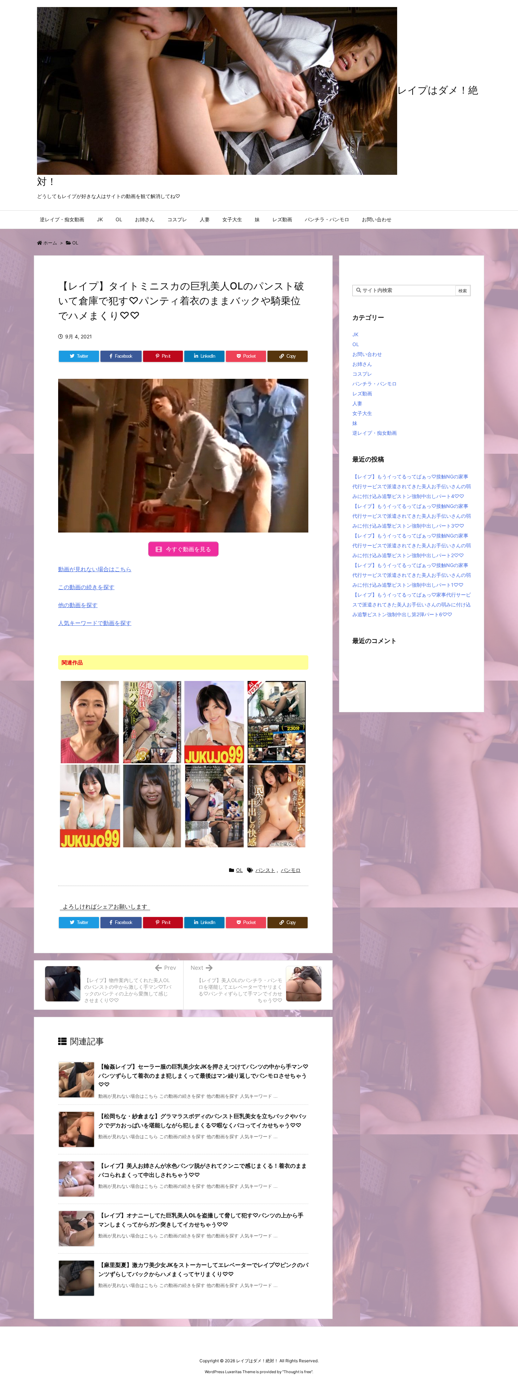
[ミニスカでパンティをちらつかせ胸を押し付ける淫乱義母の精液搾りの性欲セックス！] (90, 722)
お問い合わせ (367, 354)
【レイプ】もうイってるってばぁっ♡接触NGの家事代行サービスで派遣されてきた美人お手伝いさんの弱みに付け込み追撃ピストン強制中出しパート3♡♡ (411, 516)
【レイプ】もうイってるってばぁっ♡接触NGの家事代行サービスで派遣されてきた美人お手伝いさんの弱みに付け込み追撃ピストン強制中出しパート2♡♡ (411, 545)
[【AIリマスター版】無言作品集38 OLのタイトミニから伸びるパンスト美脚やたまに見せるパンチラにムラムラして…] (276, 722)
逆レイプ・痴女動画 (374, 433)
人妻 (357, 403)
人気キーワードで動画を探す (94, 622)
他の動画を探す (78, 605)
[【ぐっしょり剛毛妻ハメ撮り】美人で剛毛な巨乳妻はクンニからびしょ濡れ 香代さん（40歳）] (90, 805)
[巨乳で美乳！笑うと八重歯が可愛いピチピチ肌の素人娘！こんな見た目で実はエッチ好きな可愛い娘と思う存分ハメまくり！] (152, 805)
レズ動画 (362, 393)
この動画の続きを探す (86, 587)
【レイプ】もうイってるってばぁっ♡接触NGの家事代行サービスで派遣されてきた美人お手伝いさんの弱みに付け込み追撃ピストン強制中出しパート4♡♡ (411, 486)
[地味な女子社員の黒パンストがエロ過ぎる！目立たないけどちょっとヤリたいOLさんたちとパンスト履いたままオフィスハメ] (152, 722)
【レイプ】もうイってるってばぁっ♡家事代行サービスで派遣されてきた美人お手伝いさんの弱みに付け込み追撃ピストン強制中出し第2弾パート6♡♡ (411, 604)
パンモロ (291, 870)
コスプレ (362, 374)
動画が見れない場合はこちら (94, 569)
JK (355, 334)
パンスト (265, 870)
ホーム (50, 243)
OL (75, 243)
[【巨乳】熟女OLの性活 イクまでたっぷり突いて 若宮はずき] (214, 722)
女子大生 (362, 413)
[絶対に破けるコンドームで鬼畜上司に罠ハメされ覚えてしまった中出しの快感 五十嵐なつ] (276, 805)
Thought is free (297, 1371)
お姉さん (362, 364)
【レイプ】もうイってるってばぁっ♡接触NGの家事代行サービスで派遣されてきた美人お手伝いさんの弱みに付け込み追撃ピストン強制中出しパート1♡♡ (411, 575)
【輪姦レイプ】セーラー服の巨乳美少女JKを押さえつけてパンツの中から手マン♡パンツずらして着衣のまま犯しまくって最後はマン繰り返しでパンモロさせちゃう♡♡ (203, 1075)
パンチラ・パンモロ (374, 384)
